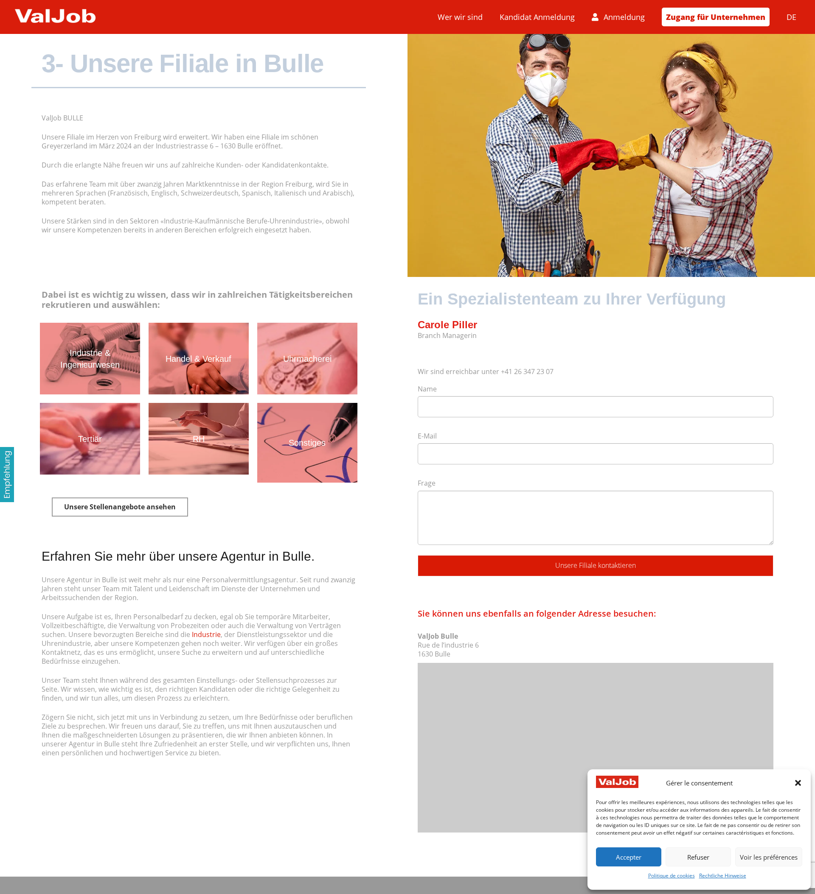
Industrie (206, 634)
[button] (798, 783)
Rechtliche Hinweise (722, 875)
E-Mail (427, 436)
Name (427, 389)
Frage (427, 483)
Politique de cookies (671, 875)
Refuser (698, 857)
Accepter (628, 857)
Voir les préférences (769, 857)
